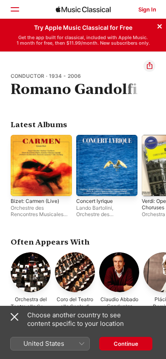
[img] (83, 9)
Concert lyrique (94, 201)
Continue (126, 343)
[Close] (159, 25)
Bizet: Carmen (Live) (35, 201)
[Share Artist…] (149, 66)
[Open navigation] (14, 9)
